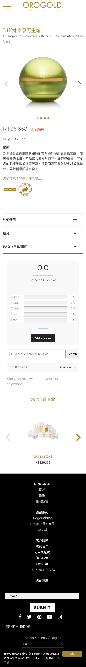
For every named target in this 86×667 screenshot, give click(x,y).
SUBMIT (42, 607)
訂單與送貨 (42, 552)
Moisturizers (28, 36)
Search (72, 354)
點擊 (42, 495)
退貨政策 (42, 558)
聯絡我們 (42, 546)
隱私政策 (25, 626)
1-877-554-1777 (41, 569)
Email (40, 563)
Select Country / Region (43, 637)
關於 (42, 489)
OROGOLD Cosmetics (56, 36)
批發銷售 (42, 501)
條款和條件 (11, 626)
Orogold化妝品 (42, 518)
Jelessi (42, 529)
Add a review (43, 338)
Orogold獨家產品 (42, 523)
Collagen (10, 36)
